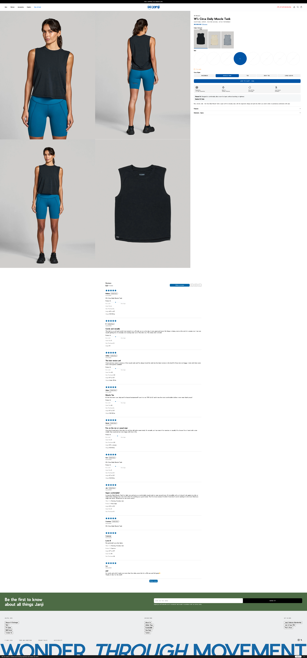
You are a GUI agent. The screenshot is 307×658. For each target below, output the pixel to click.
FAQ (7, 625)
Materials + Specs (199, 113)
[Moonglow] (214, 40)
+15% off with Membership (284, 7)
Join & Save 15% (290, 625)
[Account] (294, 7)
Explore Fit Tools (199, 99)
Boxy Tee (267, 75)
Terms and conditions (25, 640)
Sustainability (149, 627)
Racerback (204, 75)
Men (6, 7)
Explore (29, 7)
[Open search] (192, 285)
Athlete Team (149, 625)
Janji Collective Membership (293, 622)
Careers (147, 632)
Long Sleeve (289, 75)
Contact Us (9, 632)
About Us (148, 622)
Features (196, 108)
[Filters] (196, 285)
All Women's (197, 15)
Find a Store (288, 627)
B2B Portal (9, 630)
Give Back (148, 630)
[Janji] (153, 7)
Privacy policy (42, 640)
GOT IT (298, 656)
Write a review (179, 285)
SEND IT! (273, 600)
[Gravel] (227, 40)
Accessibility (58, 640)
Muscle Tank (227, 75)
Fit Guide (8, 627)
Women (12, 7)
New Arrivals (37, 7)
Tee (248, 75)
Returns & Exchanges (12, 622)
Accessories (21, 7)
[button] (198, 24)
